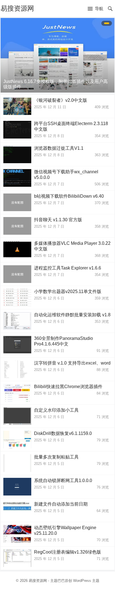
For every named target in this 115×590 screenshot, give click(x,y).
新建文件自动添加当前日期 (61, 504)
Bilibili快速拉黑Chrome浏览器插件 (68, 386)
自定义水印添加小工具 (56, 410)
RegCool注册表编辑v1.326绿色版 (67, 552)
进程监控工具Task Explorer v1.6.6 (67, 268)
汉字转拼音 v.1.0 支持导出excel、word (72, 363)
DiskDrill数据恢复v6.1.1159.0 (63, 433)
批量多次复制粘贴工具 (56, 457)
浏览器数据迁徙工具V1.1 (58, 148)
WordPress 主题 (86, 581)
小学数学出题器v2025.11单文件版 (67, 291)
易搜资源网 (17, 8)
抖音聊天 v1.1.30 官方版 (58, 219)
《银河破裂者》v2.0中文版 (60, 100)
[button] (95, 9)
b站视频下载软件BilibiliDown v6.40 (69, 196)
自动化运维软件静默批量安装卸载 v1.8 (72, 314)
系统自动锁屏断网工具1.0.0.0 (63, 480)
